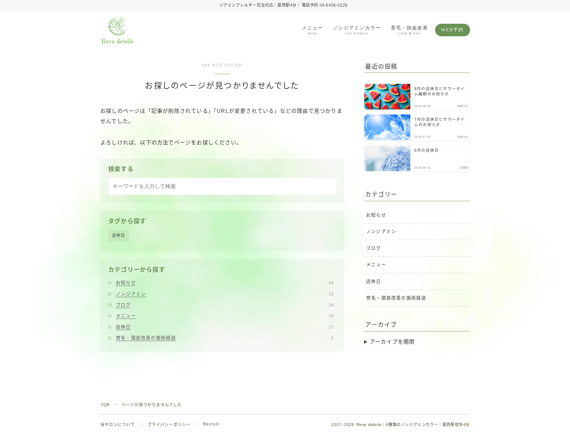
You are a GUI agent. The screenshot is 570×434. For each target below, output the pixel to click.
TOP (105, 405)
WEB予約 (452, 29)
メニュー (312, 30)
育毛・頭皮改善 (409, 30)
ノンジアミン (224, 293)
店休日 (118, 235)
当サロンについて (117, 424)
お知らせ (224, 282)
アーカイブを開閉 (392, 342)
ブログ (224, 304)
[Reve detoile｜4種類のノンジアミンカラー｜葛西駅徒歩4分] (117, 30)
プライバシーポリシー (169, 424)
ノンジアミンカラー (357, 30)
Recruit (211, 424)
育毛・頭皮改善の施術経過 (224, 337)
